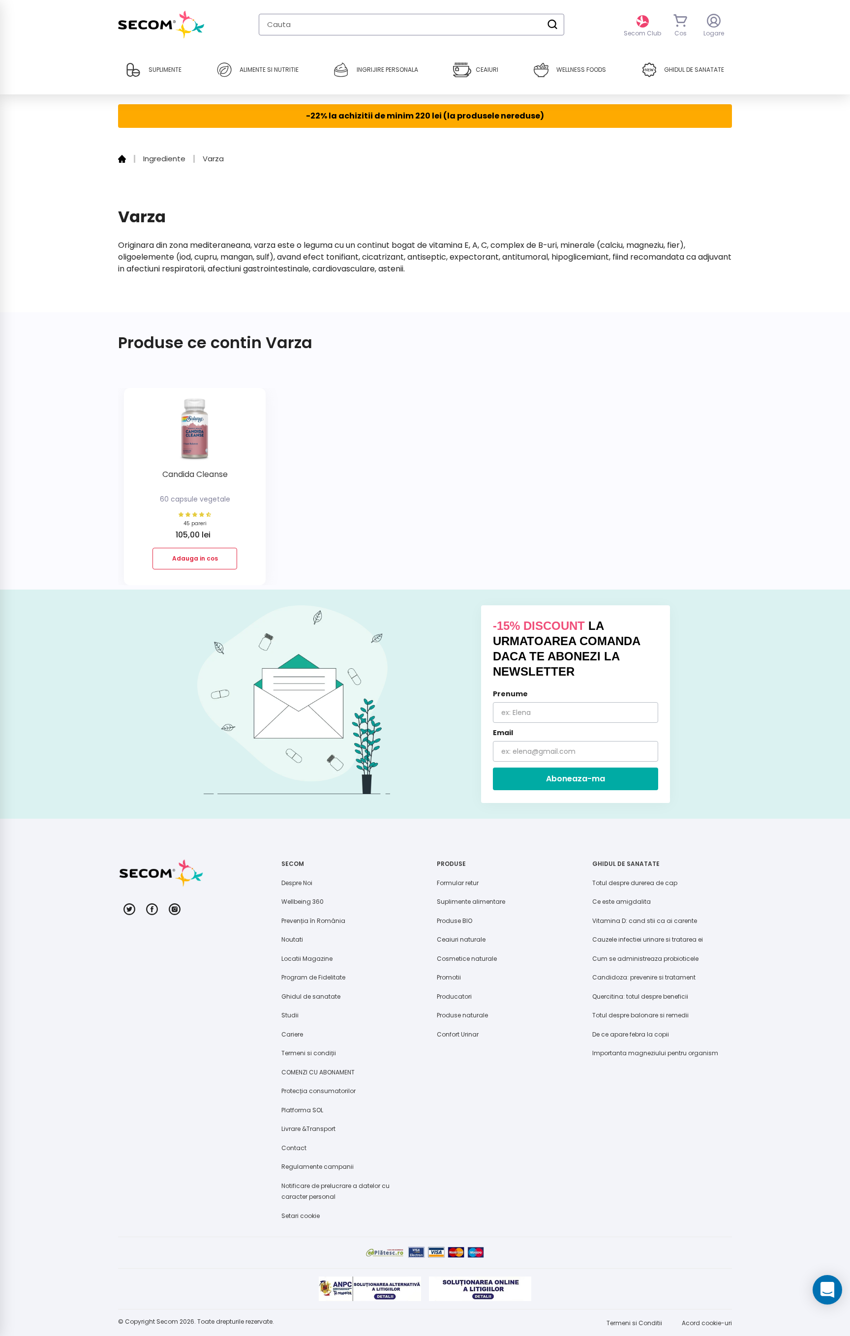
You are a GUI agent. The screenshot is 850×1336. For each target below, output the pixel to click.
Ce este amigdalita (621, 901)
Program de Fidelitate (313, 977)
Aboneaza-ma (575, 778)
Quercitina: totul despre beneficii (640, 996)
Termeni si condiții (308, 1053)
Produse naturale (462, 1015)
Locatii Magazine (307, 958)
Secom (167, 1321)
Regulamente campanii (317, 1166)
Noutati (292, 939)
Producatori (454, 996)
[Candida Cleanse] (195, 432)
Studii (290, 1015)
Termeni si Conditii (634, 1323)
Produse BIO (454, 921)
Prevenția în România (313, 921)
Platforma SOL (302, 1110)
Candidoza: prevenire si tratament (644, 977)
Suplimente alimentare (471, 901)
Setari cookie (300, 1216)
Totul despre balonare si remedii (640, 1015)
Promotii (449, 977)
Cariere (292, 1034)
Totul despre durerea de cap (634, 883)
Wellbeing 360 (302, 901)
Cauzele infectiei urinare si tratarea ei (647, 939)
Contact (293, 1148)
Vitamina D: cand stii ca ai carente (644, 921)
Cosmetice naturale (467, 958)
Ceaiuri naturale (461, 939)
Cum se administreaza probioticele (645, 958)
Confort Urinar (458, 1034)
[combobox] (411, 24)
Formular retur (458, 883)
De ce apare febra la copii (630, 1034)
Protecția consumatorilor (318, 1091)
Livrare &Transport (308, 1129)
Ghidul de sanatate (310, 996)
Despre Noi (296, 883)
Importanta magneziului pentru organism (655, 1053)
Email (503, 733)
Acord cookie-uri (707, 1323)
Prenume (510, 694)
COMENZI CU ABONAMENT (318, 1072)
